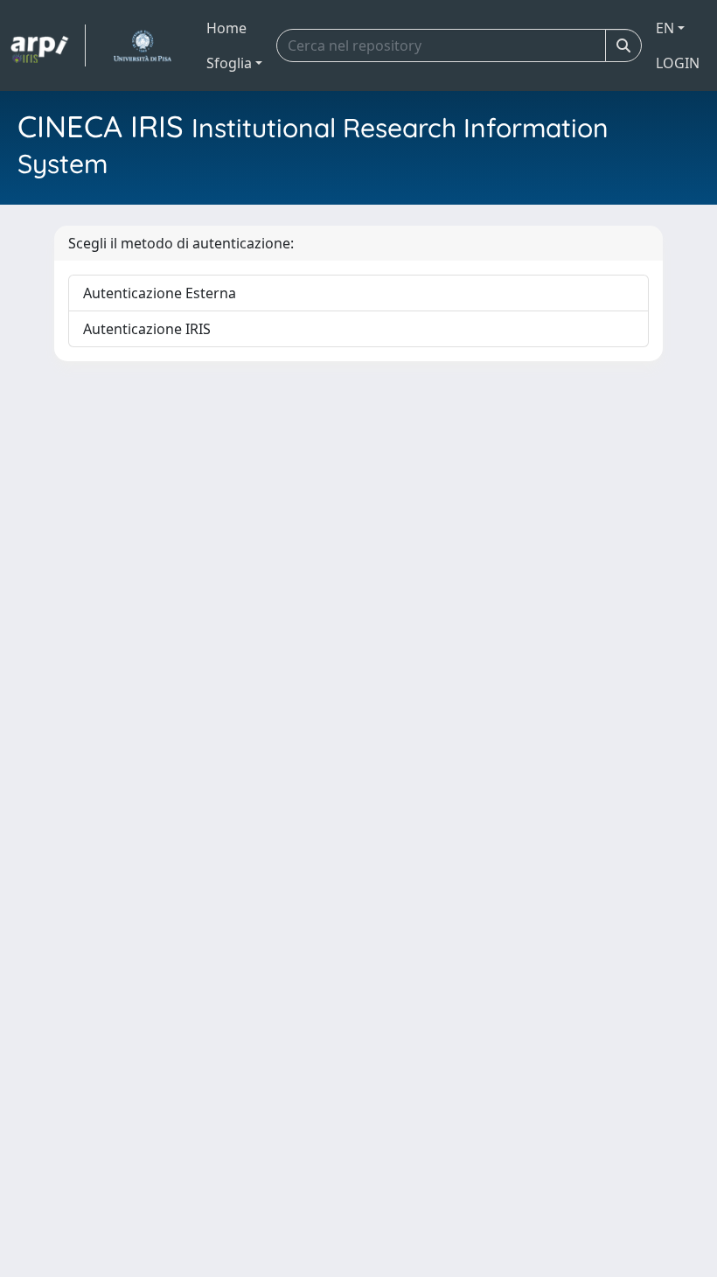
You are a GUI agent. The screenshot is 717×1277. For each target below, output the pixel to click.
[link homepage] (48, 45)
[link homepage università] (142, 45)
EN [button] (665, 28)
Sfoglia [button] (229, 63)
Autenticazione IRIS (147, 328)
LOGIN (678, 63)
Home (226, 28)
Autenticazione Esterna (159, 293)
